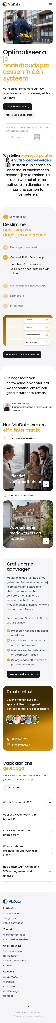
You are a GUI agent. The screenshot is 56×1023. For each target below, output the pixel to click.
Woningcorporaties (14, 934)
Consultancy (10, 956)
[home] (11, 4)
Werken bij (9, 981)
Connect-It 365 (12, 913)
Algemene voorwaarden (28, 1012)
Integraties (9, 918)
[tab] (28, 248)
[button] (50, 4)
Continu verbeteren (14, 960)
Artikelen (8, 965)
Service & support (13, 951)
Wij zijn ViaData (12, 977)
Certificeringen (11, 991)
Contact (8, 995)
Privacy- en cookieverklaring (28, 1016)
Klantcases (9, 986)
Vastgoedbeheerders (15, 939)
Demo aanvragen (13, 922)
